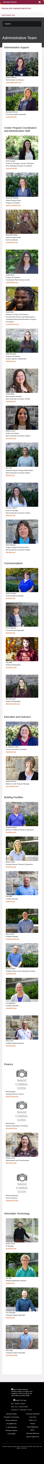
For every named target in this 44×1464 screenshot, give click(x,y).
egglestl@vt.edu (11, 1008)
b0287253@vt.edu (12, 1096)
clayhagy (9, 1355)
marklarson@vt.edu (12, 939)
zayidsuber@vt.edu (12, 324)
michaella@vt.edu (12, 242)
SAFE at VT (32, 1420)
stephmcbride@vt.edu (13, 205)
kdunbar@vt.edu (11, 1128)
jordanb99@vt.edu (12, 282)
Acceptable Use (11, 1423)
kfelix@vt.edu (10, 475)
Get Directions (18, 1403)
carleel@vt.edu (11, 401)
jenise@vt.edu (10, 598)
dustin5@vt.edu (11, 1248)
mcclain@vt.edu (11, 117)
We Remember (12, 1427)
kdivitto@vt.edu (11, 752)
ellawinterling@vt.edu (13, 704)
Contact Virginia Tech (22, 1410)
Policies (32, 1423)
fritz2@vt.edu (10, 1317)
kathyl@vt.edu (10, 552)
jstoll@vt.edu (10, 1283)
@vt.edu (14, 1355)
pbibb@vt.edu (10, 901)
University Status (11, 1414)
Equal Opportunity (32, 1427)
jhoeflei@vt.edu (11, 832)
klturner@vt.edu (11, 1163)
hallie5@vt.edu (11, 361)
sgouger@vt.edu (11, 168)
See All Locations (20, 1407)
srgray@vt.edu (11, 1045)
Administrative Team (8, 15)
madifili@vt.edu (11, 973)
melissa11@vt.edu (12, 1200)
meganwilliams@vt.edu (13, 82)
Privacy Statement (11, 1420)
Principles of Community (11, 1417)
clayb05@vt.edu (11, 667)
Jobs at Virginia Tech (32, 1436)
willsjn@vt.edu (10, 515)
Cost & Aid (32, 1417)
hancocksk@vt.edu (12, 786)
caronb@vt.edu (11, 438)
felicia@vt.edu (10, 633)
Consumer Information (33, 1414)
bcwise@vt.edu (11, 867)
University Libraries (11, 1430)
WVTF (33, 1430)
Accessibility (11, 1434)
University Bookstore (32, 1433)
